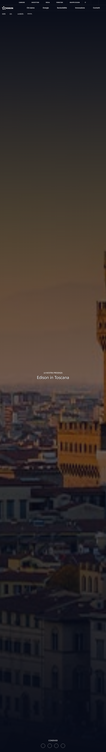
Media (48, 2)
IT (85, 2)
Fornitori (59, 2)
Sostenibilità (62, 8)
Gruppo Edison (75, 2)
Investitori (35, 2)
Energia (46, 8)
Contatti (96, 8)
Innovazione (80, 8)
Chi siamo (31, 8)
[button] (43, 746)
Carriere (22, 2)
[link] (95, 2)
